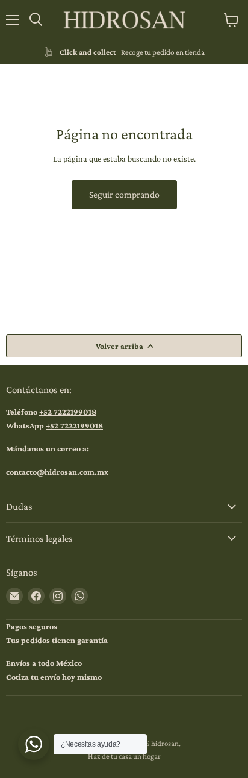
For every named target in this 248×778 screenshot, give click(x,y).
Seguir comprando (124, 194)
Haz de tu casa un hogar (124, 756)
